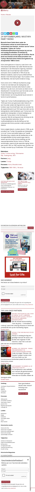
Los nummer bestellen (6, 455)
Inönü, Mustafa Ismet (15, 164)
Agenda (3, 389)
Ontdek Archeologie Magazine (8, 181)
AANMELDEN (22, 189)
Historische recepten (6, 429)
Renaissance (4, 444)
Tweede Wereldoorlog (6, 447)
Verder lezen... (5, 329)
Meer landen (4, 421)
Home (3, 14)
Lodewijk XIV (4, 407)
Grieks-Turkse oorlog (8, 153)
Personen (4, 396)
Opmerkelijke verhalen (6, 434)
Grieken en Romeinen (6, 441)
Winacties (3, 392)
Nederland (3, 413)
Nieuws (8, 14)
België (2, 415)
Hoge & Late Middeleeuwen (8, 442)
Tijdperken (4, 438)
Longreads (3, 391)
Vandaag (3, 383)
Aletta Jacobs (4, 399)
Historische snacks (7, 425)
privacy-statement (28, 304)
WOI (14, 155)
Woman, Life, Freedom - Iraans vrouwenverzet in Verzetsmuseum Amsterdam (22, 350)
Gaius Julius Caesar (6, 402)
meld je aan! (23, 393)
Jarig (8, 158)
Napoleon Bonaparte (6, 405)
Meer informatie (7, 191)
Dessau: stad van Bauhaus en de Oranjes (23, 333)
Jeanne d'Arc (4, 404)
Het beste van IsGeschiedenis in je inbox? (24, 182)
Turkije (9, 161)
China (2, 420)
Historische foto (5, 428)
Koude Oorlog (4, 449)
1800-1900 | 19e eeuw (16, 167)
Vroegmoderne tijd (5, 445)
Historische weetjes (6, 433)
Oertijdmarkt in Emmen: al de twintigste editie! (22, 366)
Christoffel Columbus (6, 400)
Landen (3, 410)
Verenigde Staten (5, 418)
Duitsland (3, 417)
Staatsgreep (8, 155)
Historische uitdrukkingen (7, 431)
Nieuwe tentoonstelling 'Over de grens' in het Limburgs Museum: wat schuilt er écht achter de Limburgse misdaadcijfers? (23, 317)
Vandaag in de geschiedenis (8, 386)
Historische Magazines (8, 452)
